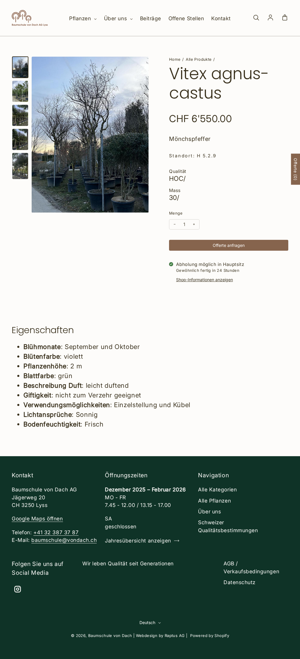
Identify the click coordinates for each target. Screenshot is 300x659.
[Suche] (256, 17)
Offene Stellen (186, 18)
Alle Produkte (199, 59)
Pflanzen (81, 18)
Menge (176, 213)
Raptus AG (175, 635)
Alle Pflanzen (214, 501)
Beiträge (150, 18)
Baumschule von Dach (110, 635)
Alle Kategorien (217, 489)
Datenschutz (239, 582)
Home (175, 59)
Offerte (295, 169)
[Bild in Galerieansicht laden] (20, 67)
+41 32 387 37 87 (56, 532)
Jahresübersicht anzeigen (138, 540)
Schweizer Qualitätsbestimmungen (228, 526)
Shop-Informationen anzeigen (204, 279)
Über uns (116, 18)
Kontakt (221, 18)
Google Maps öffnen (37, 518)
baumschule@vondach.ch (64, 540)
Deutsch (147, 622)
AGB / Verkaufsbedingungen (251, 567)
